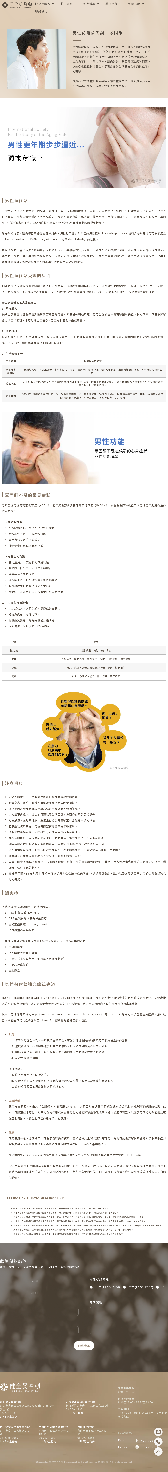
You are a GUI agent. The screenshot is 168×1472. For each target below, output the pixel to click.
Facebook (125, 1440)
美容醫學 (89, 4)
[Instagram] (137, 1447)
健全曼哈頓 (43, 4)
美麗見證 (134, 4)
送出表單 (84, 1346)
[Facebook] (137, 1440)
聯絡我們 (41, 11)
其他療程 (111, 4)
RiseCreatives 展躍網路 (94, 1462)
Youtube (147, 1440)
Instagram (125, 1447)
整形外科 (67, 4)
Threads (147, 1447)
